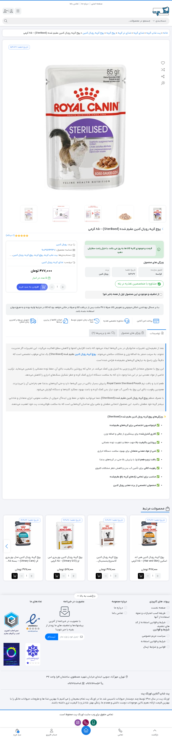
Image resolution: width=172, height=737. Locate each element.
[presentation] (7, 546)
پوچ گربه (110, 33)
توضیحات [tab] (155, 333)
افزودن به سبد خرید (29, 286)
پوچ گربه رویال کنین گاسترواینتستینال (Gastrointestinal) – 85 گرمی (107, 559)
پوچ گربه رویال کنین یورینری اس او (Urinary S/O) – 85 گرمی (65, 559)
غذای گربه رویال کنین (52, 262)
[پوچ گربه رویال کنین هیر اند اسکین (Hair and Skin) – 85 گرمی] (149, 535)
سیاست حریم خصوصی (153, 636)
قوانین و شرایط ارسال (154, 647)
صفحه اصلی (96, 3)
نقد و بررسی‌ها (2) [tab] (101, 333)
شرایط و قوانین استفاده (153, 641)
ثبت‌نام (51, 637)
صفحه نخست (158, 607)
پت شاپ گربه (153, 33)
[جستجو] (5, 21)
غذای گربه (138, 33)
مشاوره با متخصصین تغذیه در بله (137, 284)
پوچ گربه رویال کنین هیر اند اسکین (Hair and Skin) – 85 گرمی (149, 559)
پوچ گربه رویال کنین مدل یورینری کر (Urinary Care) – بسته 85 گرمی (23, 559)
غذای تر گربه (124, 33)
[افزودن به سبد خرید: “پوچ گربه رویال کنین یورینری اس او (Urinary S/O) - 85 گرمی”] (57, 576)
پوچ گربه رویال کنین (93, 33)
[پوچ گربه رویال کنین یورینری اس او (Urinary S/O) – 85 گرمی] (65, 535)
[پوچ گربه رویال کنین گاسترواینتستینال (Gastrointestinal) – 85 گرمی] (107, 535)
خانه (165, 33)
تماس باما (74, 3)
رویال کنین (61, 244)
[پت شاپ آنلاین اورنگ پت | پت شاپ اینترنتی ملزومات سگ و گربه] (161, 11)
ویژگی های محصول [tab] (131, 333)
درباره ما (85, 3)
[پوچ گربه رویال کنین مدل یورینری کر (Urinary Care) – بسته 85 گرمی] (23, 535)
